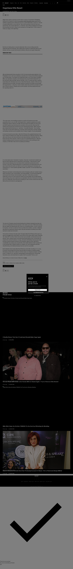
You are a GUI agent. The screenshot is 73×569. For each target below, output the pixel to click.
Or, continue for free (37, 295)
